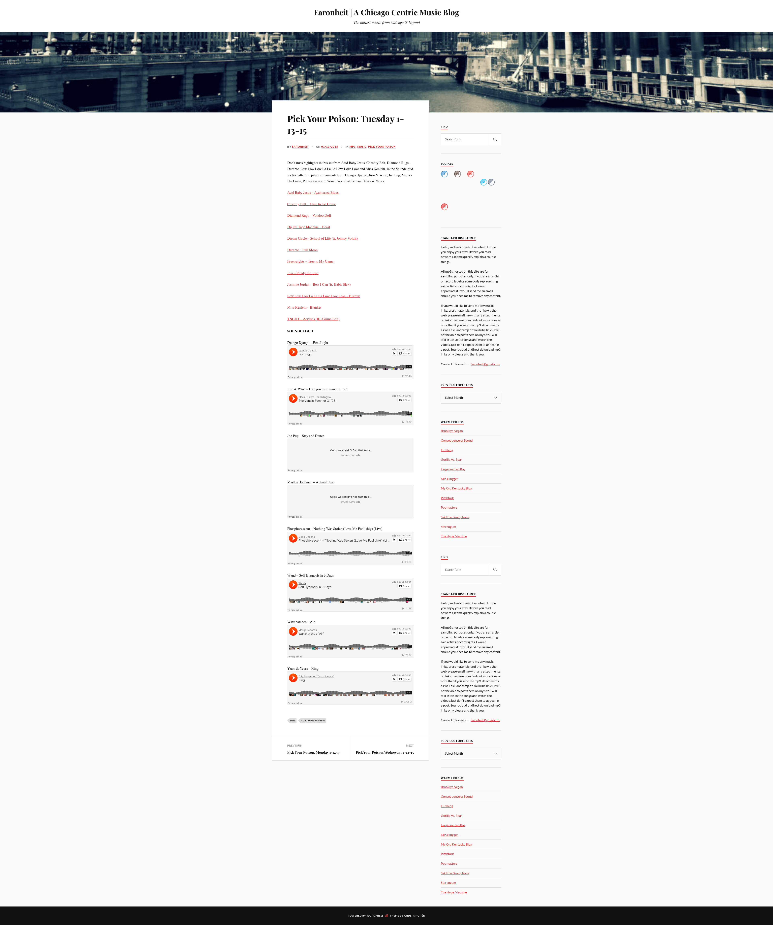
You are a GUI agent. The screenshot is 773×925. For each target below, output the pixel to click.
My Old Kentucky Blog (456, 488)
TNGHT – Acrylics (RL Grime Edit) (313, 318)
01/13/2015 (329, 146)
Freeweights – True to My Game (310, 261)
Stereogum (448, 526)
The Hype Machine (454, 536)
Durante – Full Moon (302, 249)
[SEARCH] (495, 139)
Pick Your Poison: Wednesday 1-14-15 (385, 752)
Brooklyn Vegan (452, 431)
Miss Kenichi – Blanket (304, 307)
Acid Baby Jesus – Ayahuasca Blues (313, 192)
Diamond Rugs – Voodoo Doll (309, 215)
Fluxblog (447, 450)
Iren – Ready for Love (302, 272)
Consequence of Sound (457, 440)
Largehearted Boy (453, 469)
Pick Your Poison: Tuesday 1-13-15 (345, 124)
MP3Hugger (449, 479)
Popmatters (449, 507)
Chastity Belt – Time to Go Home (311, 203)
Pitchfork (447, 498)
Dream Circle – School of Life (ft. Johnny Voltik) (322, 238)
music (362, 146)
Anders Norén (414, 915)
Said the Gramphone (455, 517)
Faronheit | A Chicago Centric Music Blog (386, 12)
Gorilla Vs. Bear (451, 459)
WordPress (375, 915)
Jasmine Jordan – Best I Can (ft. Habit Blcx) (319, 284)
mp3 (352, 146)
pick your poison (382, 146)
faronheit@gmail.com (485, 364)
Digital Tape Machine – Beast (308, 226)
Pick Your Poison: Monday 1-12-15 (313, 752)
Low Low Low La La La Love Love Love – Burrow (323, 295)
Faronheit (300, 146)
